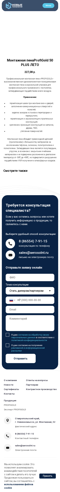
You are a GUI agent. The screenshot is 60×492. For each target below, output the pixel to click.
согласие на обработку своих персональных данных (30, 336)
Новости (8, 384)
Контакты (9, 393)
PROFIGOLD (10, 405)
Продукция (10, 400)
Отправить (21, 358)
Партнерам (32, 384)
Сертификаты (11, 389)
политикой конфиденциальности (29, 340)
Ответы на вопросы (37, 380)
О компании (10, 380)
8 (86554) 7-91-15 (33, 241)
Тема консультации (17, 284)
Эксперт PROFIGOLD (15, 409)
